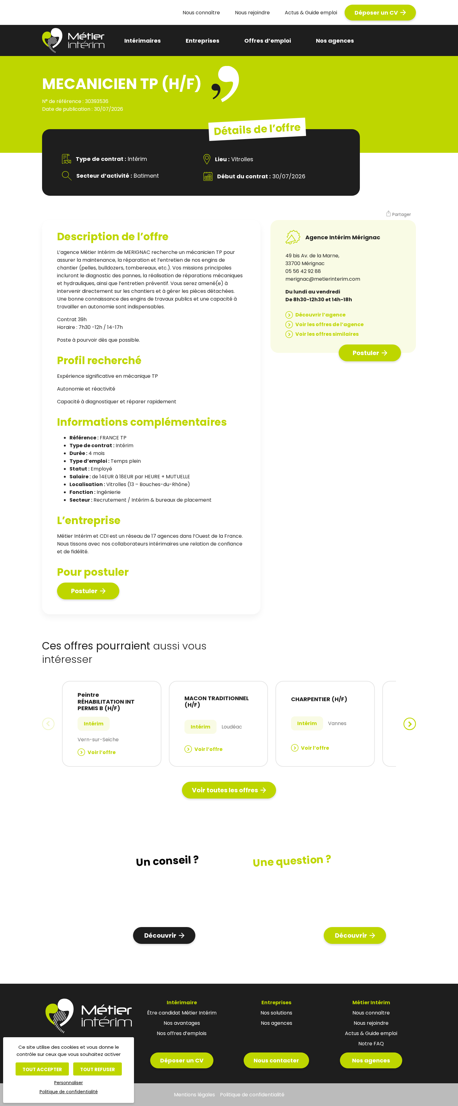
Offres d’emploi (267, 41)
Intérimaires (142, 41)
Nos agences (335, 41)
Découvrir (160, 935)
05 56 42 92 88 (303, 271)
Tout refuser (97, 1069)
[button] (398, 214)
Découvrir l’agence (320, 314)
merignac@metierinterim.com (322, 279)
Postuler (84, 591)
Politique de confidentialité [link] (69, 1092)
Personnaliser (68, 1083)
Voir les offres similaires (327, 334)
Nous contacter (276, 1060)
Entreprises (202, 41)
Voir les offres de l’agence (329, 324)
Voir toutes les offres (225, 790)
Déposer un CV (376, 12)
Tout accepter (42, 1069)
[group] (111, 724)
